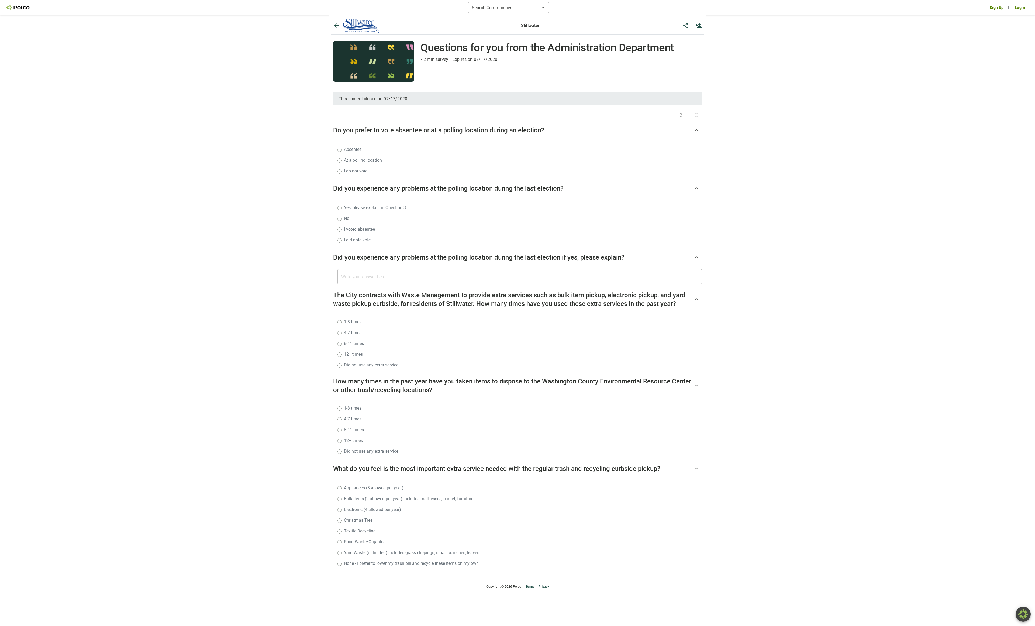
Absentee (352, 149)
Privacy (544, 587)
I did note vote (357, 240)
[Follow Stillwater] (698, 25)
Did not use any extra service (371, 365)
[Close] (336, 25)
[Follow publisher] (698, 25)
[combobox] (504, 7)
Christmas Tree (358, 520)
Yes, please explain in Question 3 (375, 207)
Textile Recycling (360, 531)
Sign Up (997, 7)
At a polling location (363, 160)
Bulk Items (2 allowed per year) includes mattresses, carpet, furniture (408, 498)
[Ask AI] (1023, 614)
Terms (530, 587)
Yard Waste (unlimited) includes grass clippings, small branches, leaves (411, 552)
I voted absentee (359, 229)
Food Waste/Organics (364, 541)
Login (1020, 7)
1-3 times (352, 321)
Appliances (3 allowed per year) (373, 487)
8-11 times (354, 343)
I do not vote (355, 171)
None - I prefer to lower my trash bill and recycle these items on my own (411, 563)
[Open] (543, 7)
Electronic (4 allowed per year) (372, 509)
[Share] (685, 25)
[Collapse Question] (696, 130)
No (346, 218)
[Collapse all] (681, 115)
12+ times (353, 354)
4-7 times (352, 332)
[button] (361, 26)
